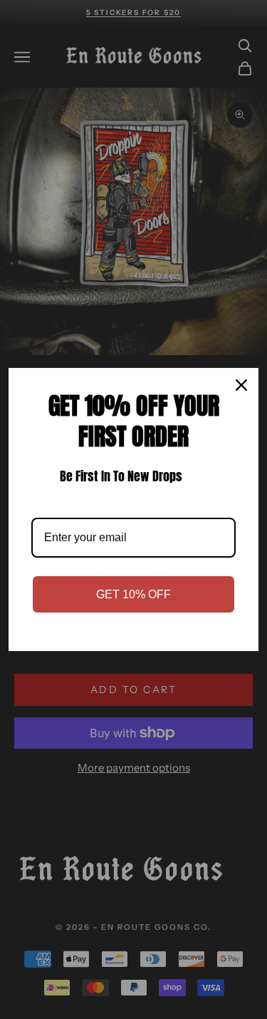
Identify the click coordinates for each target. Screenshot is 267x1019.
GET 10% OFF (133, 594)
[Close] (241, 385)
